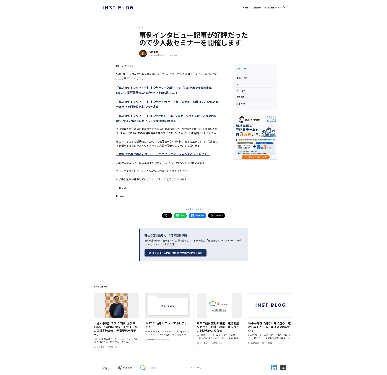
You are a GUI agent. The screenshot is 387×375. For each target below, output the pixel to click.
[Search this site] (283, 7)
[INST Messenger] (148, 367)
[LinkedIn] (274, 367)
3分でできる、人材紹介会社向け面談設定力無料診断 (175, 252)
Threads (219, 215)
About (246, 7)
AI (237, 84)
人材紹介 (240, 90)
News (142, 27)
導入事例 (240, 97)
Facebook (199, 215)
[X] (283, 367)
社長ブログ (241, 77)
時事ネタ (240, 103)
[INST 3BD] (124, 367)
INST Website (271, 7)
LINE (182, 215)
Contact (257, 7)
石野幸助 (153, 52)
